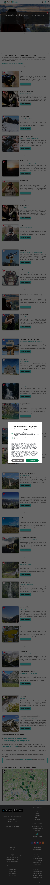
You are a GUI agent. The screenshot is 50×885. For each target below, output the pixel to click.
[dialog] (25, 442)
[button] (25, 441)
